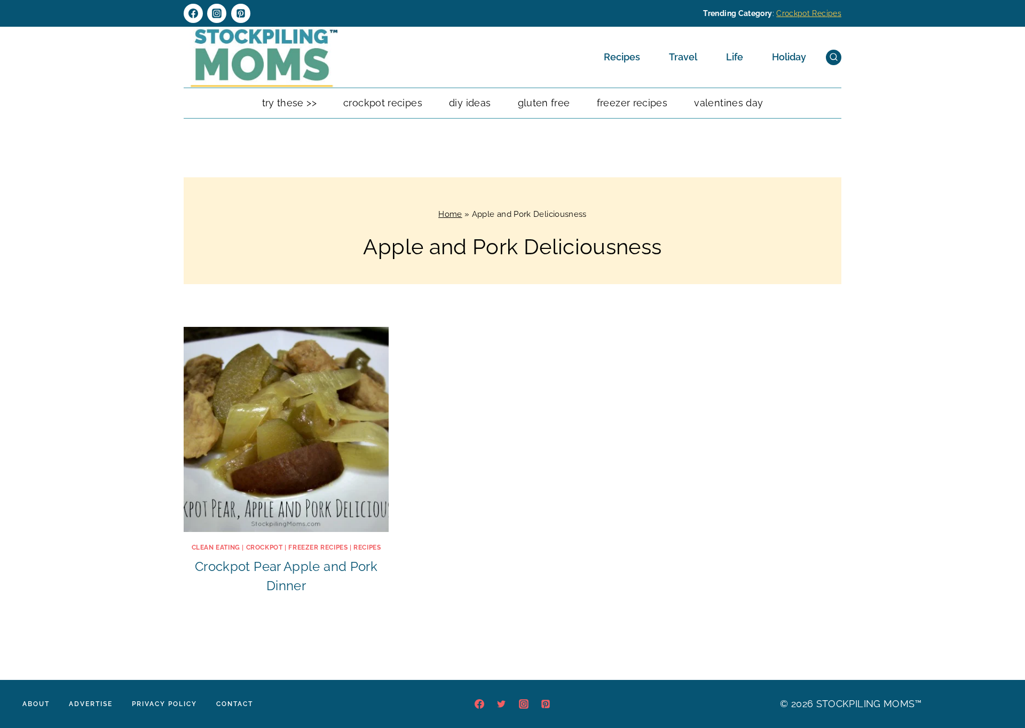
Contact (234, 704)
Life (734, 56)
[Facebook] (193, 13)
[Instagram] (216, 13)
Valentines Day (728, 102)
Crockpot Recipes (808, 13)
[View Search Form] (833, 57)
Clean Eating (216, 547)
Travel (683, 56)
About (36, 704)
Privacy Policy (164, 704)
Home (450, 214)
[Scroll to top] (1000, 687)
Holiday (789, 56)
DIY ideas (470, 102)
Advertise (91, 704)
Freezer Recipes (632, 102)
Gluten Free (544, 102)
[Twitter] (501, 704)
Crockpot (264, 547)
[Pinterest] (240, 13)
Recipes (622, 56)
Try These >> (289, 102)
